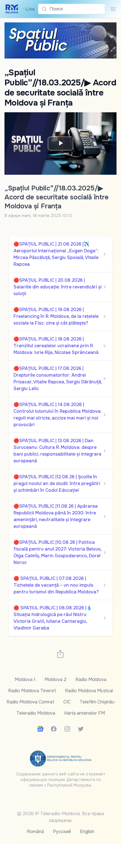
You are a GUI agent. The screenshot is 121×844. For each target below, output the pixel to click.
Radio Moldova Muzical (89, 691)
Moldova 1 (25, 679)
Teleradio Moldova (35, 713)
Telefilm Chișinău (97, 702)
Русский (62, 831)
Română (35, 831)
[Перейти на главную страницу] (12, 9)
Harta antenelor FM (84, 713)
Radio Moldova (90, 679)
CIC (67, 702)
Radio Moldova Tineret (32, 691)
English (87, 831)
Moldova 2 (55, 679)
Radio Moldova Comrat (30, 702)
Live (29, 9)
